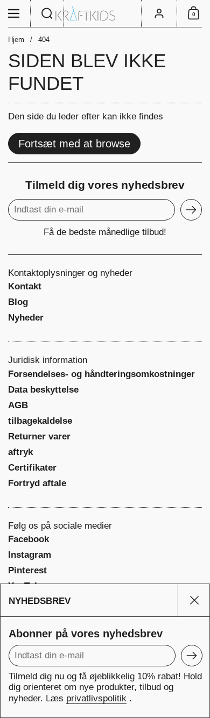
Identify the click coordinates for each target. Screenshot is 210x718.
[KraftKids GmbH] (105, 13)
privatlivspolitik (96, 698)
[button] (47, 13)
